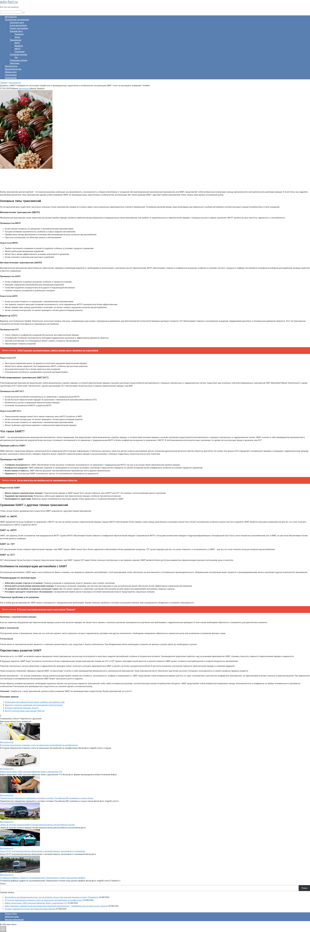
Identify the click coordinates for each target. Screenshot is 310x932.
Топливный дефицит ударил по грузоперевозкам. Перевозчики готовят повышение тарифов (42, 878)
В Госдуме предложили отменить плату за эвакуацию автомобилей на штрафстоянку (39, 745)
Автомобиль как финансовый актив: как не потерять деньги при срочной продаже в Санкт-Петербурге (51, 897)
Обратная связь (12, 917)
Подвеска (19, 34)
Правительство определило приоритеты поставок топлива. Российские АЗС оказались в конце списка (46, 798)
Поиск (3, 883)
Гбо (16, 57)
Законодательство (13, 69)
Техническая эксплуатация (17, 20)
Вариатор (19, 46)
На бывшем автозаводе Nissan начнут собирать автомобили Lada (34, 702)
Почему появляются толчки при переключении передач (30, 909)
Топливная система (18, 54)
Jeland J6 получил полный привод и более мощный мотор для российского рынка (37, 825)
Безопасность (11, 66)
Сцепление (20, 52)
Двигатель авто (17, 22)
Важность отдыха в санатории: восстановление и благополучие (33, 705)
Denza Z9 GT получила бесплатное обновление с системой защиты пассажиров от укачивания (42, 851)
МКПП (17, 49)
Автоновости (11, 17)
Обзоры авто (11, 72)
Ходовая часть (16, 31)
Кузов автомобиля (18, 25)
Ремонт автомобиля (19, 28)
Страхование (10, 78)
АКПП (17, 43)
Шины (17, 37)
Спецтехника (10, 75)
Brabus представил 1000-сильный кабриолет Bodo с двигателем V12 (31, 772)
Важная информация (14, 919)
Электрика (14, 63)
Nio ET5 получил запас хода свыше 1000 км (24, 711)
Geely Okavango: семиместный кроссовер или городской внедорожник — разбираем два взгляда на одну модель (56, 906)
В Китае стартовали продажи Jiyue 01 (22, 708)
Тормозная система (18, 60)
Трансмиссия (15, 40)
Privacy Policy (11, 914)
